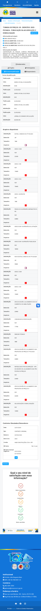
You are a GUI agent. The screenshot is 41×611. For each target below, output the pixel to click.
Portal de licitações (27, 21)
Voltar (6, 463)
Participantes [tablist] (30, 68)
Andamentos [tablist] (21, 64)
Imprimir (35, 33)
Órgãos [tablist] (11, 68)
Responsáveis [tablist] (30, 71)
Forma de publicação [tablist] (12, 71)
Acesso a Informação (14, 21)
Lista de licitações (10, 23)
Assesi (14, 608)
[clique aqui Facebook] (20, 603)
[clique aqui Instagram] (25, 603)
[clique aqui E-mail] (16, 603)
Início (4, 21)
